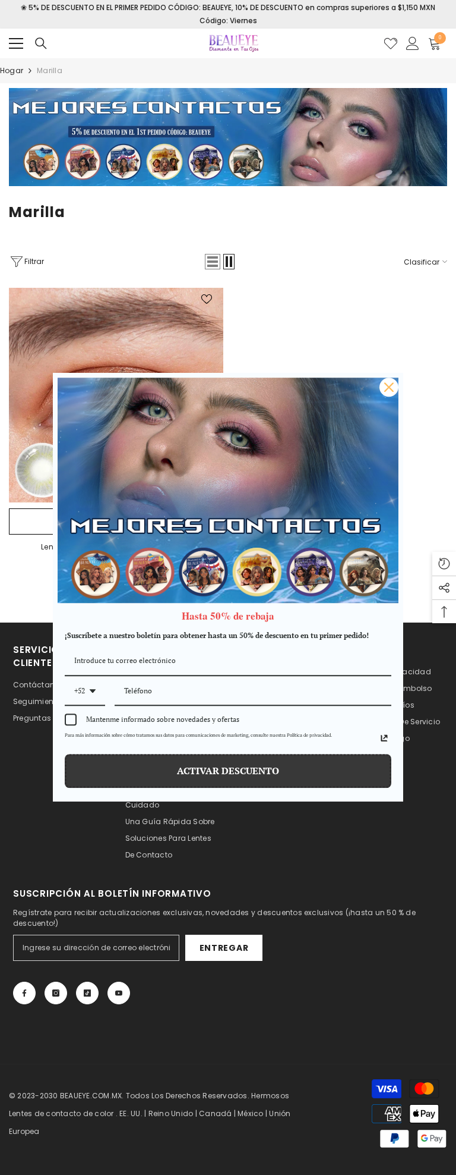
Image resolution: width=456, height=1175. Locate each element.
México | (253, 1113)
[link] (228, 137)
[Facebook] (24, 993)
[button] (212, 261)
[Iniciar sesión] (412, 43)
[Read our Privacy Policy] (384, 738)
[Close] (389, 387)
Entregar (224, 948)
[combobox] (85, 691)
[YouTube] (118, 993)
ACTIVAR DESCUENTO (228, 771)
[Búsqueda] (41, 43)
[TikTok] (87, 993)
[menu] (16, 43)
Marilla (49, 70)
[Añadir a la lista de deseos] (206, 298)
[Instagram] (56, 993)
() (390, 43)
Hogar (11, 70)
